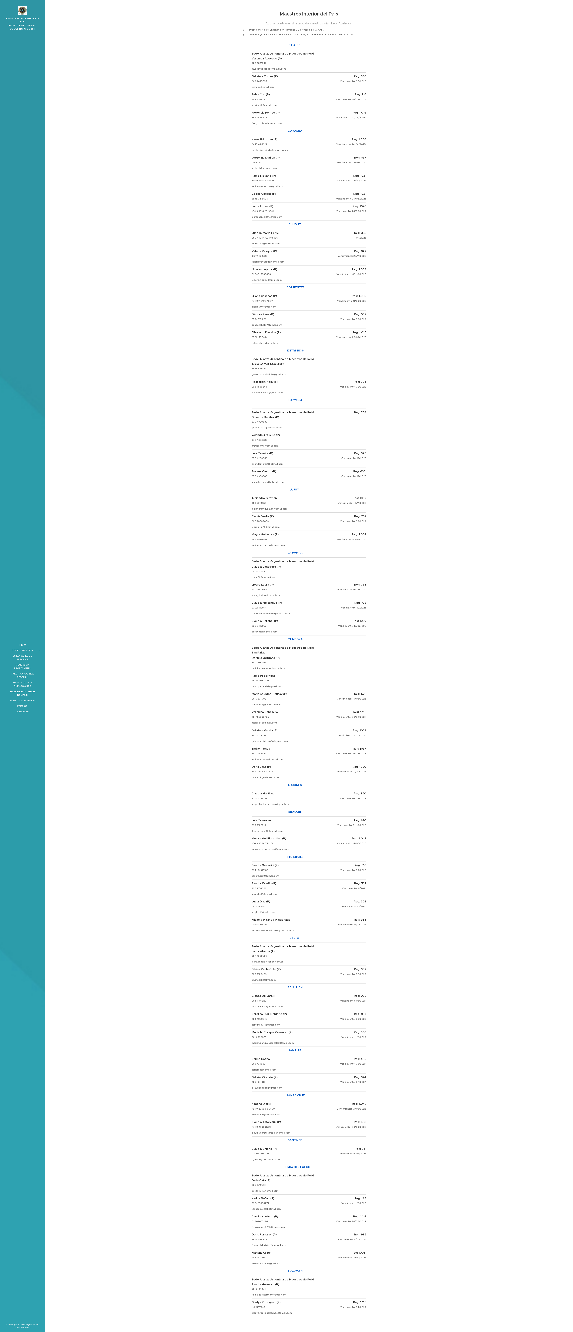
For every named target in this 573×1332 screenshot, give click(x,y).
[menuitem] (22, 644)
